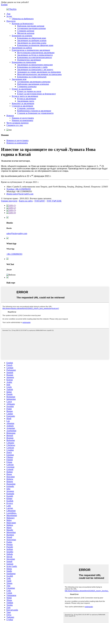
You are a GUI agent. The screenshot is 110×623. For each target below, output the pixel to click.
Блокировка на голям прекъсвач (31, 77)
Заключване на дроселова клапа (31, 43)
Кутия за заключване (26, 98)
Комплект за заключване (23, 103)
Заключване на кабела (22, 48)
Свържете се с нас (14, 125)
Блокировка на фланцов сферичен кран (35, 45)
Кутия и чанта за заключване (25, 96)
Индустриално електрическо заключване (35, 52)
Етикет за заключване (22, 89)
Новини (10, 115)
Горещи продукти (9, 201)
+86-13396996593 (14, 254)
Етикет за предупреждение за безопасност (36, 94)
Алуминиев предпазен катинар (31, 28)
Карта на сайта (26, 201)
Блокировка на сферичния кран (31, 38)
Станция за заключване (22, 106)
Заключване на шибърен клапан (31, 40)
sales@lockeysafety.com (16, 233)
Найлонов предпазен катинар (30, 26)
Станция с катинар (25, 108)
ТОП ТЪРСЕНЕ (54, 201)
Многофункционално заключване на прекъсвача (39, 74)
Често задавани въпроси (17, 123)
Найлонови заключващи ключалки (33, 84)
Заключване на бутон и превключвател (35, 55)
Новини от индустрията (23, 118)
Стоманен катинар (25, 31)
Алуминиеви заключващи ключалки (33, 81)
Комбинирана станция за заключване (34, 111)
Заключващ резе (19, 79)
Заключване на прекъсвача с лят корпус (35, 69)
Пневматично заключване (29, 60)
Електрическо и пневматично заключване (31, 50)
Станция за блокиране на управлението (35, 113)
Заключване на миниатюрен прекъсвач (35, 65)
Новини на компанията (22, 120)
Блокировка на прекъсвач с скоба (32, 67)
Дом (8, 14)
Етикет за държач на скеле (29, 91)
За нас (9, 16)
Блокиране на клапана (22, 35)
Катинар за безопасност (23, 23)
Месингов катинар (25, 33)
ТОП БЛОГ (39, 201)
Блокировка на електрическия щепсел (34, 57)
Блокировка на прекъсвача (24, 62)
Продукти (11, 21)
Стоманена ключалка (26, 86)
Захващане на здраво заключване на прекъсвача (39, 72)
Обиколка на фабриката (23, 18)
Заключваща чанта (25, 101)
